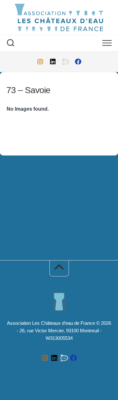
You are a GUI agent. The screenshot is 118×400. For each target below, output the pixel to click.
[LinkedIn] (53, 62)
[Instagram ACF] (40, 62)
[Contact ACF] (65, 62)
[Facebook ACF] (78, 62)
